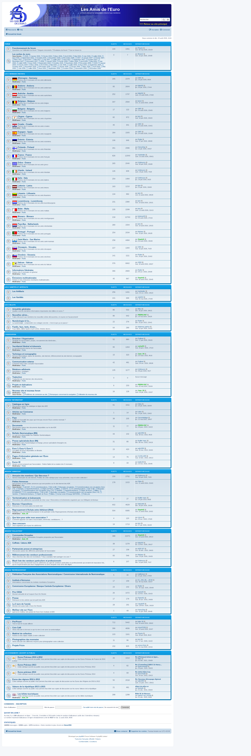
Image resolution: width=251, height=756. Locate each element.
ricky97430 (142, 627)
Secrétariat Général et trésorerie (26, 346)
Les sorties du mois (21, 54)
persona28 (142, 674)
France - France (25, 155)
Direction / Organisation (23, 339)
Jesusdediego (143, 417)
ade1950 (141, 433)
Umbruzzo (141, 162)
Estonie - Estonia (25, 139)
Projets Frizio (18, 645)
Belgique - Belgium (26, 101)
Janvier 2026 (35, 56)
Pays (14, 418)
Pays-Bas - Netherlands (28, 224)
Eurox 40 (16, 462)
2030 (55, 66)
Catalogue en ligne (20, 404)
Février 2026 (47, 56)
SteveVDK (68, 725)
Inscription (21, 704)
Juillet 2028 (22, 63)
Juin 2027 (46, 59)
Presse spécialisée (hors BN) (25, 441)
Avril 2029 (44, 65)
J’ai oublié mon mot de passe (93, 707)
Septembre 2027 (79, 59)
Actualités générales (21, 309)
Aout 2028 (32, 63)
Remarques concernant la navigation (63, 394)
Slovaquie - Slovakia (27, 247)
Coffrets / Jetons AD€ (21, 543)
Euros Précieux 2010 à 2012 (30, 657)
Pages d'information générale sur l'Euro (30, 456)
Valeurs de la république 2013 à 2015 (28, 687)
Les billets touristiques (28, 694)
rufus (140, 412)
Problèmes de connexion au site (36, 394)
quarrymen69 (142, 666)
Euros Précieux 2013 (27, 665)
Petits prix (86, 494)
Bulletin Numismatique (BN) (24, 433)
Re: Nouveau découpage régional (148, 679)
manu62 (141, 592)
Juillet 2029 (73, 65)
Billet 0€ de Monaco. (143, 694)
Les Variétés (17, 297)
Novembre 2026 (54, 58)
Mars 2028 (74, 61)
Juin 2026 (87, 56)
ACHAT (27, 487)
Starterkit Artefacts (32, 489)
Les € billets (10, 305)
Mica (139, 309)
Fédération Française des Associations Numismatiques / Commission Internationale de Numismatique (58, 574)
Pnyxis (140, 48)
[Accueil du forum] (17, 16)
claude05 (141, 604)
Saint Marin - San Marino (29, 239)
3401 (139, 78)
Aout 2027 (67, 59)
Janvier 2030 (63, 66)
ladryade (141, 504)
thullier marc (142, 441)
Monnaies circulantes (66, 487)
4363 (139, 262)
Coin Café (16, 628)
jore (139, 116)
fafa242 (140, 85)
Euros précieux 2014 (27, 672)
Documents (17, 425)
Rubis (24, 82)
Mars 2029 (34, 65)
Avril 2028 (84, 61)
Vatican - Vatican (25, 262)
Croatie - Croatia (25, 124)
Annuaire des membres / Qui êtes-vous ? (30, 476)
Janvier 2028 (51, 61)
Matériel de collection (22, 633)
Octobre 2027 (92, 59)
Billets (58, 489)
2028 (42, 61)
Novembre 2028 (71, 63)
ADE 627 (141, 549)
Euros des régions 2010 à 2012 (26, 679)
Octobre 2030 (68, 68)
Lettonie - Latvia (25, 186)
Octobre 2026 (41, 58)
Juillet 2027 (57, 59)
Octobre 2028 (58, 63)
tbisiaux (140, 231)
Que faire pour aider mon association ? (30, 517)
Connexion (9, 704)
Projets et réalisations (22, 385)
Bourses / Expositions (22, 504)
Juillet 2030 (32, 68)
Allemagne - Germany (27, 78)
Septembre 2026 (28, 58)
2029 (95, 63)
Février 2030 (75, 66)
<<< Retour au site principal (153, 24)
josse (140, 101)
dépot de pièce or (142, 686)
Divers (7, 617)
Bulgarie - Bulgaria (26, 109)
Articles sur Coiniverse (22, 412)
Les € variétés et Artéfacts (16, 287)
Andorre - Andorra (26, 86)
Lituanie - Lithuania (26, 193)
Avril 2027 (28, 59)
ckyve (140, 517)
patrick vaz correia (144, 695)
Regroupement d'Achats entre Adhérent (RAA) (32, 510)
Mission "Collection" (13, 531)
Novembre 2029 (30, 66)
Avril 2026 (68, 56)
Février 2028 (63, 61)
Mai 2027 (37, 59)
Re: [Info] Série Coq (142, 672)
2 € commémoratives (40, 487)
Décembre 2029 (44, 66)
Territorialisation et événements (26, 498)
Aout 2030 (42, 68)
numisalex (141, 155)
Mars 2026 (58, 56)
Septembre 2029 (95, 65)
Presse (15, 598)
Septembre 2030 (54, 68)
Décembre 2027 (32, 61)
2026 (26, 56)
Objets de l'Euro (47, 489)
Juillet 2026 (97, 56)
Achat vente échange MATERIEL (68, 494)
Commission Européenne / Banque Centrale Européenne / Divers (41, 586)
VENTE (65, 489)
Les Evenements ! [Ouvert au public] (20, 653)
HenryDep (141, 147)
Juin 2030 (22, 68)
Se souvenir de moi (111, 707)
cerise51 (141, 346)
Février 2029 (23, 65)
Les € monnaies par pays (15, 74)
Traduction (17, 377)
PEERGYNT (142, 315)
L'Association (10, 334)
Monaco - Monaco (26, 216)
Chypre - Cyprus (25, 116)
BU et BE (53, 487)
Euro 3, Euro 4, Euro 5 (22, 448)
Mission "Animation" (13, 471)
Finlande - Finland (26, 147)
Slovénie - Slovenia (26, 255)
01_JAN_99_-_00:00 (145, 580)
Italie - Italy (23, 178)
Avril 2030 (96, 66)
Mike (139, 659)
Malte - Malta (23, 209)
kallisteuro (141, 574)
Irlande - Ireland (25, 170)
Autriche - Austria (25, 93)
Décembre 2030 (95, 68)
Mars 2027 (18, 59)
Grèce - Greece (24, 163)
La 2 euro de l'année (21, 604)
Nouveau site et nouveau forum (26, 391)
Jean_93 (141, 354)
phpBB (81, 736)
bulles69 (141, 462)
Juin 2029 (62, 65)
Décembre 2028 (85, 63)
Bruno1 (140, 54)
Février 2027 (99, 58)
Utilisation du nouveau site (88, 394)
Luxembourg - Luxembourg (30, 201)
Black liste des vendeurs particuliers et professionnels (36, 561)
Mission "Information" (14, 400)
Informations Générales (22, 270)
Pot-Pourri (17, 622)
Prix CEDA (17, 592)
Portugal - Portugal (26, 232)
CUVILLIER (142, 456)
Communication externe (23, 362)
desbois (141, 688)
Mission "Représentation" (15, 570)
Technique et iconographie (24, 354)
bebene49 (141, 216)
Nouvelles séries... (20, 315)
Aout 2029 (83, 65)
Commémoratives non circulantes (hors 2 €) (38, 490)
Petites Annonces (20, 482)
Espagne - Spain (25, 132)
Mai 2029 (53, 65)
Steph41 (141, 239)
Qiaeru (98, 739)
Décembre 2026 (68, 58)
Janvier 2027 (88, 58)
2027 (79, 58)
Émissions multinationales (24, 278)
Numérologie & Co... (21, 321)
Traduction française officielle (84, 739)
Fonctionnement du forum (24, 48)
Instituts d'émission (21, 580)
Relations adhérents (21, 369)
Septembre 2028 (45, 63)
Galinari (140, 338)
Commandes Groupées (22, 535)
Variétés (21, 489)
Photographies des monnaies (25, 639)
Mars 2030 (86, 66)
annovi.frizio (142, 645)
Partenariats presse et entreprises (27, 549)
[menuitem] (20, 29)
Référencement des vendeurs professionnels (32, 555)
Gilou (140, 404)
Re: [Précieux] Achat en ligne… (147, 657)
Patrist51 (141, 598)
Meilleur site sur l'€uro (22, 610)
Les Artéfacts (18, 291)
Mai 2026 (78, 56)
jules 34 (140, 621)
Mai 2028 (93, 61)
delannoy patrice (144, 327)
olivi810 (140, 297)
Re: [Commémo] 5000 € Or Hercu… (148, 665)
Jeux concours (19, 523)
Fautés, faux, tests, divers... (24, 327)
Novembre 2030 (81, 68)
